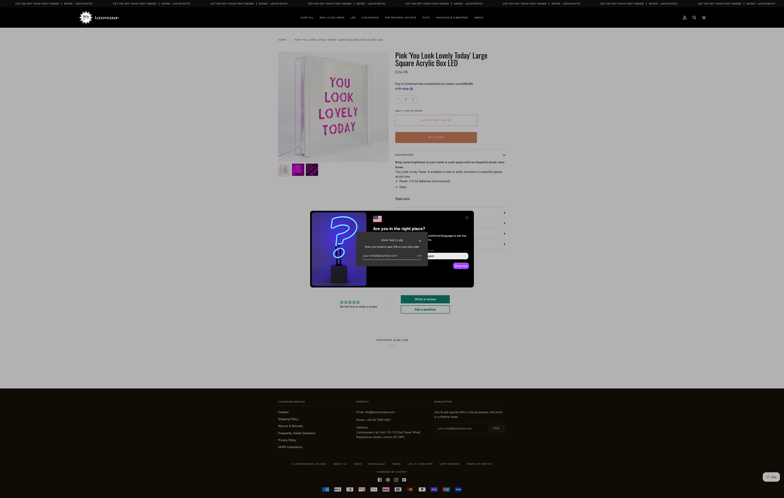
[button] (467, 218)
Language (428, 250)
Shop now (461, 265)
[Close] (422, 239)
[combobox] (429, 256)
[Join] (415, 256)
